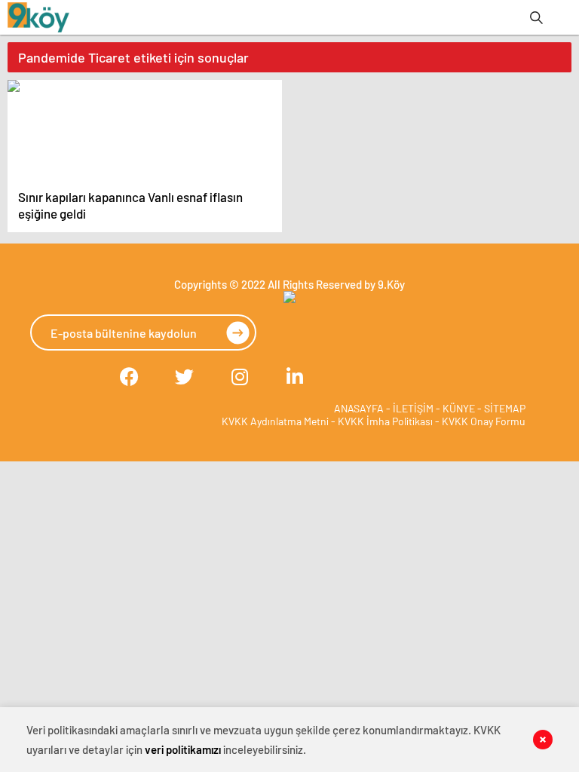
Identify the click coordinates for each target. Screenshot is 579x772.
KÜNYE (459, 408)
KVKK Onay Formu (483, 421)
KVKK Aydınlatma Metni (275, 421)
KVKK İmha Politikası (385, 421)
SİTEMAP (504, 408)
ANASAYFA (359, 408)
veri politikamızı (183, 749)
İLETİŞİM (413, 408)
